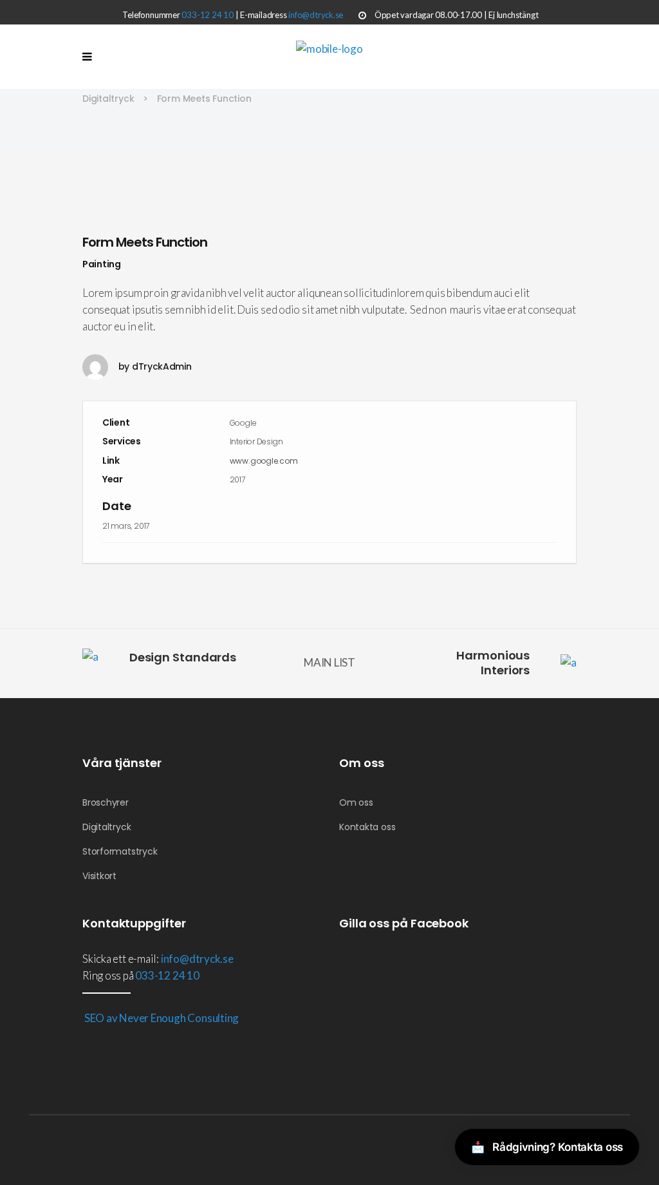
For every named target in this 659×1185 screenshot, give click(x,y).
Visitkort (99, 875)
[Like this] (556, 564)
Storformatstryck (119, 851)
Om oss (356, 802)
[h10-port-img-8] (329, 180)
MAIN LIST (329, 662)
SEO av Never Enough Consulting (160, 1018)
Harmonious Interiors (493, 662)
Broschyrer (105, 802)
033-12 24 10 (207, 15)
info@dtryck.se (315, 15)
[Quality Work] (329, 198)
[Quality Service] (329, 162)
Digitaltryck (108, 98)
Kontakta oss (367, 826)
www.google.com (264, 460)
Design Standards (182, 657)
